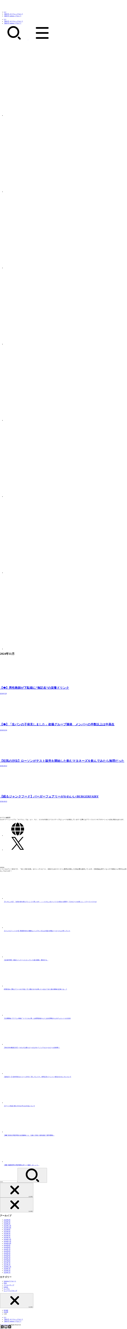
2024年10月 (7, 1243)
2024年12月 (7, 1239)
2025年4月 (7, 1231)
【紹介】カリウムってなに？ (13, 14)
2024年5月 (7, 1253)
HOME (6, 1310)
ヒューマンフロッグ (10, 1290)
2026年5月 (7, 1222)
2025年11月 (7, 1225)
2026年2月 (7, 1224)
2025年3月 (7, 1233)
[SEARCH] (14, 39)
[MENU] (42, 39)
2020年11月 (7, 1266)
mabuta (6, 1287)
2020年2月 (7, 1270)
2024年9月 (7, 1245)
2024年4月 (7, 1255)
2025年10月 (7, 1227)
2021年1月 (7, 1265)
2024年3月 (7, 1257)
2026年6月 (7, 1220)
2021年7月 (7, 1263)
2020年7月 (7, 1268)
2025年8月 (7, 1229)
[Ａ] (5, 12)
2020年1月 (7, 1272)
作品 (5, 1283)
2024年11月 (7, 1241)
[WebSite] (18, 835)
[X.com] (18, 850)
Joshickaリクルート (10, 1281)
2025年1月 (7, 1237)
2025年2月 (7, 1235)
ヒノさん (7, 1289)
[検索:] (9, 1181)
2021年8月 (7, 1261)
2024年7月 (7, 1249)
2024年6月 (7, 1251)
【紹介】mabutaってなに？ (12, 16)
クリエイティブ (9, 1285)
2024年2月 (7, 1259)
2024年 (6, 1312)
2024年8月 (7, 1247)
